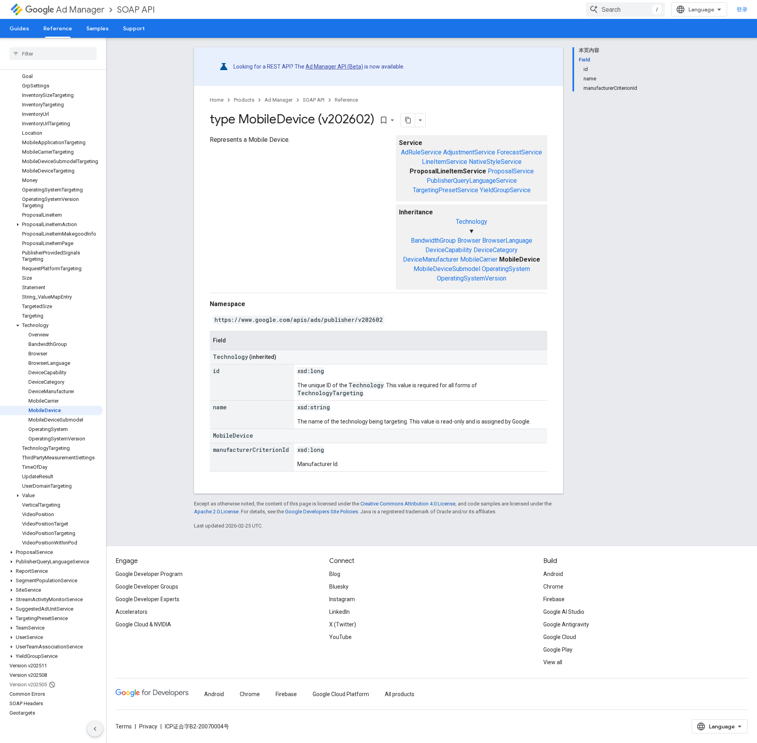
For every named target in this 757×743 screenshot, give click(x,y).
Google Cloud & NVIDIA (143, 624)
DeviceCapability (448, 250)
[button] (51, 224)
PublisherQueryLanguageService (472, 180)
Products (244, 100)
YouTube (340, 637)
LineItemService (444, 161)
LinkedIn (339, 612)
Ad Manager (80, 9)
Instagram (342, 599)
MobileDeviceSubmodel (447, 269)
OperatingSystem (506, 269)
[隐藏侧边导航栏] (95, 729)
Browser (469, 240)
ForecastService (519, 152)
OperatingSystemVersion (471, 278)
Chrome (553, 586)
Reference (57, 28)
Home (217, 100)
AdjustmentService (469, 152)
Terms (124, 726)
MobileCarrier (479, 259)
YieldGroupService (505, 190)
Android (553, 574)
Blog (334, 574)
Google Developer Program (149, 574)
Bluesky (339, 586)
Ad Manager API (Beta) (334, 66)
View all (552, 662)
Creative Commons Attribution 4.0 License (407, 504)
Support (134, 28)
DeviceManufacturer (431, 259)
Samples (97, 28)
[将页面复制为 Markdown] (408, 120)
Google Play (557, 649)
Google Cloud (559, 637)
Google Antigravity (566, 624)
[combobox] (625, 9)
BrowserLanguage (507, 240)
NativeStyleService (495, 161)
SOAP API (136, 9)
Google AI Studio (563, 612)
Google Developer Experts (147, 599)
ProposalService (511, 171)
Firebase (554, 599)
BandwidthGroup (433, 240)
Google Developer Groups (147, 586)
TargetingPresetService (445, 190)
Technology (471, 221)
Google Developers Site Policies (321, 512)
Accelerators (131, 612)
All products (399, 694)
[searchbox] (53, 53)
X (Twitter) (342, 624)
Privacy (148, 726)
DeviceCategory (496, 250)
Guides (19, 28)
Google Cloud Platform (341, 694)
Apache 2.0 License (216, 512)
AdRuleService (421, 152)
